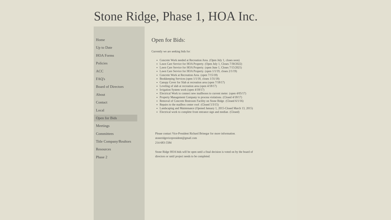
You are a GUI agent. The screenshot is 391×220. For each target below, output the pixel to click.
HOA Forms (105, 55)
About (100, 94)
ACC (99, 71)
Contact (101, 102)
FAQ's (100, 79)
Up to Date (104, 47)
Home (100, 40)
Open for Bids (106, 118)
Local (100, 110)
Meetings (103, 126)
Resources (103, 149)
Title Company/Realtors (113, 141)
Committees (105, 134)
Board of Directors (110, 87)
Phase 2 (101, 157)
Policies (102, 63)
